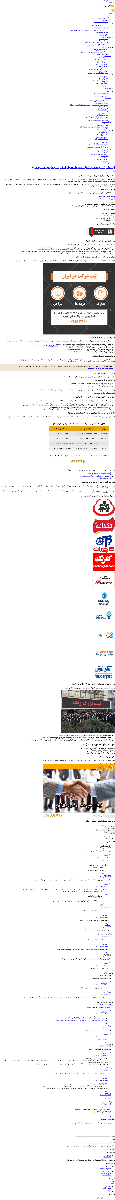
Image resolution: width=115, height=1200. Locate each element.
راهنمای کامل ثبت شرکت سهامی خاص (99, 473)
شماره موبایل (111, 215)
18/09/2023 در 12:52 (105, 936)
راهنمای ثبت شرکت (102, 76)
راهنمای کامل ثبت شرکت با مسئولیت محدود (98, 474)
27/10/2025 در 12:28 (105, 1070)
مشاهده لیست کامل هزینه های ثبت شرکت (100, 368)
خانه (113, 171)
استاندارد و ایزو (103, 71)
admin (106, 855)
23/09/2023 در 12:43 (102, 965)
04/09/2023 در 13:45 (102, 886)
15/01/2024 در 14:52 (102, 1013)
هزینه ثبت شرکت (103, 34)
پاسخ (110, 854)
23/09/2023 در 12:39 (105, 955)
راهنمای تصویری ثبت (102, 83)
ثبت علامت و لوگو (102, 40)
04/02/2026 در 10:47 (105, 1095)
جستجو (113, 1179)
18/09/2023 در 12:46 (105, 927)
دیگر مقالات (104, 81)
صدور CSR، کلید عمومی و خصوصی (97, 73)
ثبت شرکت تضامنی (102, 32)
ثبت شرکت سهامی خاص (100, 27)
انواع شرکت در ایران (105, 478)
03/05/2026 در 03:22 (105, 1104)
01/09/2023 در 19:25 (105, 877)
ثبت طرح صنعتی (103, 61)
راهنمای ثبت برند (103, 78)
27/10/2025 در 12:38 (102, 1080)
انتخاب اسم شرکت (102, 35)
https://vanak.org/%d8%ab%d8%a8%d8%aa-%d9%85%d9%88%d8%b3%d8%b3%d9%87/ (82, 1020)
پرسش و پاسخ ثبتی (102, 85)
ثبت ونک (108, 17)
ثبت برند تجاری (107, 37)
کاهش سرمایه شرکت (101, 51)
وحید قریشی (98, 1197)
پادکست (105, 86)
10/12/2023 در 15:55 (98, 867)
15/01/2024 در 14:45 (102, 1036)
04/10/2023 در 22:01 (105, 1004)
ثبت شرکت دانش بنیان (101, 28)
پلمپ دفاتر (104, 68)
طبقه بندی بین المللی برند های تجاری (97, 45)
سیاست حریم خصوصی (101, 22)
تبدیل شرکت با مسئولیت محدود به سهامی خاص (94, 52)
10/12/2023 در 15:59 (98, 898)
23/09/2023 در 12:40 (105, 975)
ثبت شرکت (108, 23)
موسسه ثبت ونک (110, 490)
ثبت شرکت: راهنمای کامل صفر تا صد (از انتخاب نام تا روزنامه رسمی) (73, 167)
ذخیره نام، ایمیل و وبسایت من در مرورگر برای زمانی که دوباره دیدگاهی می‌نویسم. (88, 1146)
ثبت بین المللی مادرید (101, 44)
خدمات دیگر (107, 56)
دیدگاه (112, 1136)
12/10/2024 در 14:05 (102, 1055)
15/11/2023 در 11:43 (105, 1026)
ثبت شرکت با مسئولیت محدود (99, 25)
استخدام (105, 20)
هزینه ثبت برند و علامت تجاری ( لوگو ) (96, 42)
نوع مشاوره (111, 217)
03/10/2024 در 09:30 (105, 1046)
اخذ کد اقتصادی (103, 57)
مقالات (109, 74)
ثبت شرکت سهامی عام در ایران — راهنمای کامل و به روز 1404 (89, 30)
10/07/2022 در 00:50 (105, 848)
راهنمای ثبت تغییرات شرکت (99, 79)
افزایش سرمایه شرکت (101, 49)
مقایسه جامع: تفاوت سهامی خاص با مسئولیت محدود (95, 476)
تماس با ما (108, 88)
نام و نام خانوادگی (109, 213)
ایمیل (113, 1142)
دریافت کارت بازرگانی (101, 59)
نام (113, 1139)
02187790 (112, 199)
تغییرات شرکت (106, 47)
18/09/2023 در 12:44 (102, 917)
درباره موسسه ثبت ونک (101, 18)
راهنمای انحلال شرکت (101, 64)
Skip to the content (109, 1)
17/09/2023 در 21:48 (105, 907)
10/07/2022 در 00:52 (102, 857)
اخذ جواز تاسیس (103, 66)
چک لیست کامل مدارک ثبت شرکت (104, 393)
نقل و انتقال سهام (102, 54)
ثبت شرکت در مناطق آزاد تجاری (98, 69)
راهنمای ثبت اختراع (102, 62)
